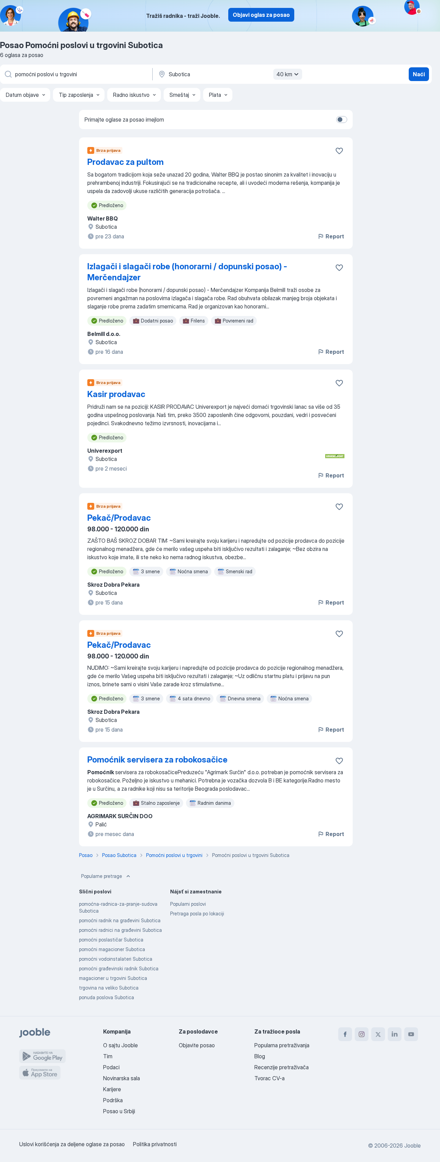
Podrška (113, 1100)
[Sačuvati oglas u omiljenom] (339, 151)
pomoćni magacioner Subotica (112, 949)
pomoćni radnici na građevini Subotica (120, 930)
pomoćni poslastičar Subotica (111, 940)
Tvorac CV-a (269, 1078)
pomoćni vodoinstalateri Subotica (115, 959)
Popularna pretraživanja (281, 1045)
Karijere (112, 1089)
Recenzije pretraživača (281, 1067)
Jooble (412, 1145)
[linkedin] (395, 1034)
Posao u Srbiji (119, 1111)
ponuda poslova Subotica (106, 997)
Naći (419, 74)
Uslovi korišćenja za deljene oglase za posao (72, 1144)
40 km (284, 74)
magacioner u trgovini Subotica (113, 978)
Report (335, 236)
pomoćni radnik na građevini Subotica (120, 920)
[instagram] (361, 1034)
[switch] (341, 119)
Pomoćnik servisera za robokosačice (157, 760)
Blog (259, 1056)
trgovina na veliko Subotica (109, 988)
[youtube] (411, 1034)
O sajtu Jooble (120, 1045)
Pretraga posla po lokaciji (197, 913)
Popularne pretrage (101, 876)
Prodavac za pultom (125, 162)
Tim (107, 1056)
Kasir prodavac (116, 394)
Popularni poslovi (188, 904)
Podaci (111, 1067)
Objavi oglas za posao (261, 14)
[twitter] (378, 1034)
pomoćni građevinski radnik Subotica (118, 968)
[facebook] (345, 1034)
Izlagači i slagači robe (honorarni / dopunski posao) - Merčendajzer (187, 271)
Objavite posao (197, 1045)
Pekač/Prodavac (119, 518)
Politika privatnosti (155, 1144)
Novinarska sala (121, 1078)
